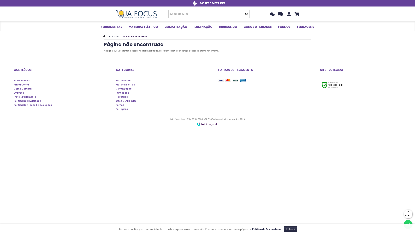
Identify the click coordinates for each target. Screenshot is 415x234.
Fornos (120, 105)
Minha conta (21, 84)
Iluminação (122, 92)
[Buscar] (246, 14)
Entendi (290, 229)
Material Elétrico (125, 84)
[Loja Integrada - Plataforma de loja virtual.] (207, 124)
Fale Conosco (22, 80)
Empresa (19, 92)
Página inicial (113, 36)
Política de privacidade (27, 101)
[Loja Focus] (136, 13)
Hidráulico (122, 96)
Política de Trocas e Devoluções (33, 105)
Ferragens (122, 109)
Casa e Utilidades (126, 101)
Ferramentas (123, 80)
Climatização (124, 88)
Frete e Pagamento (25, 96)
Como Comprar (23, 88)
